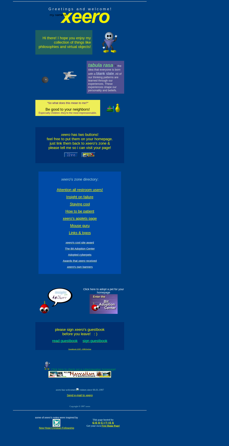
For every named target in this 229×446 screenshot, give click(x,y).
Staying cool (80, 204)
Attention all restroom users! (80, 190)
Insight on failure (79, 197)
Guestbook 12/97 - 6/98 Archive (79, 349)
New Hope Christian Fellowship (56, 428)
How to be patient (79, 211)
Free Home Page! (111, 425)
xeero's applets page (80, 218)
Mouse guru (80, 225)
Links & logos (80, 233)
